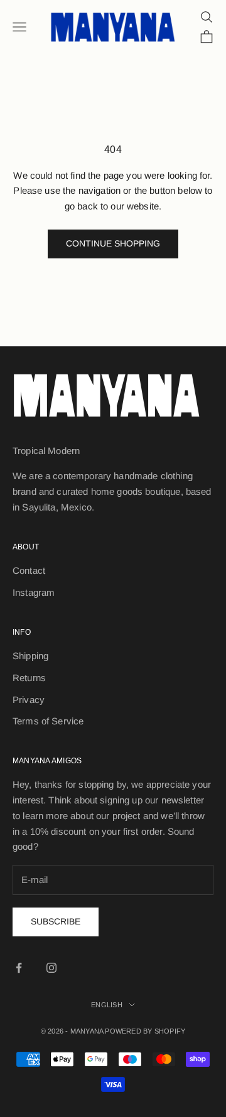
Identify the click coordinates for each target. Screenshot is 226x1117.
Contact (29, 570)
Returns (29, 677)
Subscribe (55, 921)
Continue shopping (113, 243)
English (106, 1004)
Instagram (34, 592)
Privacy (29, 699)
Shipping (30, 655)
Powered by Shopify (145, 1031)
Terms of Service (48, 721)
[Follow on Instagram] (51, 967)
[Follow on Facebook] (19, 967)
